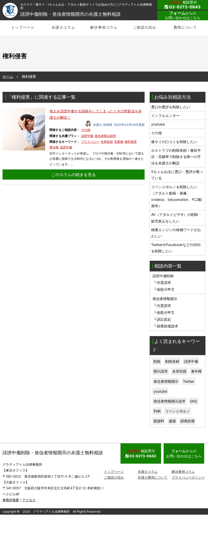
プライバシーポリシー (188, 477)
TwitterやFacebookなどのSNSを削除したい (176, 247)
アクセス (29, 500)
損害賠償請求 (167, 326)
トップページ (22, 27)
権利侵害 (131, 142)
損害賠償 (187, 421)
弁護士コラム (63, 27)
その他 (85, 130)
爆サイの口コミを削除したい (174, 142)
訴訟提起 (164, 319)
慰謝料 (158, 421)
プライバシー (90, 142)
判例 (157, 411)
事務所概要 (11, 500)
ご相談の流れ (144, 27)
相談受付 (184, 4)
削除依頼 (172, 361)
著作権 (54, 147)
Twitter (188, 381)
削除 (157, 361)
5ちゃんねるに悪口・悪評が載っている (177, 174)
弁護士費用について (152, 477)
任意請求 (164, 282)
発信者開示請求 (105, 136)
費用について (185, 27)
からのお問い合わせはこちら (182, 15)
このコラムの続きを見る (73, 174)
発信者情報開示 (165, 381)
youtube (158, 124)
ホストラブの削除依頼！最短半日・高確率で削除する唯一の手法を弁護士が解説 (176, 156)
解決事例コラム (104, 27)
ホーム (8, 76)
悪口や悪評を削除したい (170, 107)
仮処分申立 (166, 289)
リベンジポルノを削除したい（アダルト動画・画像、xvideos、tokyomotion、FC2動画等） (176, 196)
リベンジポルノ (177, 411)
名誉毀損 (107, 142)
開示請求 (160, 371)
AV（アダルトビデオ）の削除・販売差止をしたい (176, 217)
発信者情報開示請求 (169, 401)
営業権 (118, 142)
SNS (193, 401)
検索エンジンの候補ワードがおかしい (176, 233)
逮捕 (172, 421)
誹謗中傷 (87, 136)
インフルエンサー (165, 115)
